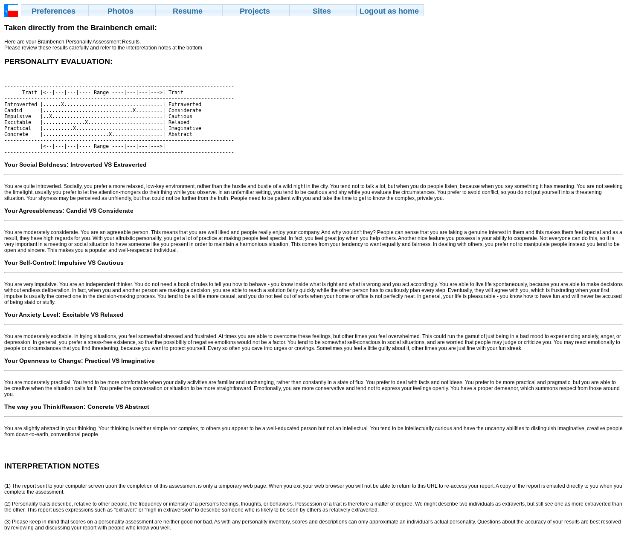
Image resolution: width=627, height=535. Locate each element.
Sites (322, 11)
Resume (188, 11)
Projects (255, 11)
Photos (120, 11)
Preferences (53, 11)
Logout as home (389, 11)
